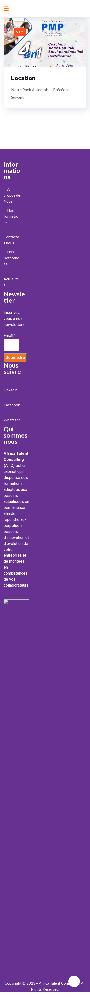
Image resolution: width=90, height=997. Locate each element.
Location (23, 78)
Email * (10, 335)
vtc (19, 32)
